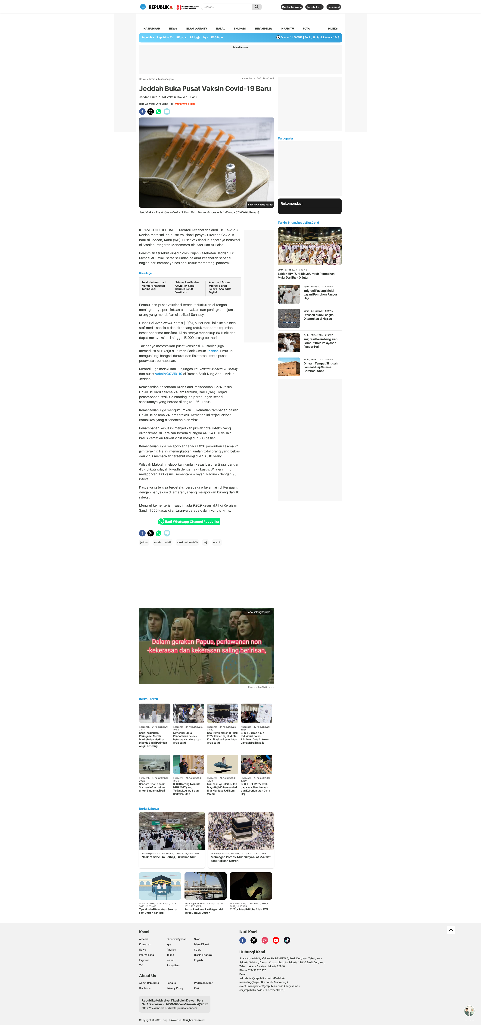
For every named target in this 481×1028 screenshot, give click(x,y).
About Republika (149, 982)
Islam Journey (196, 28)
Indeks (333, 28)
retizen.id (334, 7)
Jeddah (212, 351)
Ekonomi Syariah (176, 939)
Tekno (170, 954)
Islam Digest (201, 944)
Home (142, 78)
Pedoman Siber (203, 982)
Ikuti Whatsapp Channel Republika (192, 521)
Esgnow (144, 960)
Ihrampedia (263, 28)
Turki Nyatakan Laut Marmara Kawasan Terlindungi (154, 285)
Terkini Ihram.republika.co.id (298, 222)
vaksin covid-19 (162, 542)
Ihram (152, 78)
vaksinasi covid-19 (187, 542)
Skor (197, 939)
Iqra (169, 944)
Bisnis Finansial (203, 954)
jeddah (144, 542)
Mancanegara (166, 78)
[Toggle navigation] (143, 7)
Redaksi (171, 982)
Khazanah (145, 944)
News (173, 28)
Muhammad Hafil (185, 103)
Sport (197, 949)
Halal (220, 28)
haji (205, 542)
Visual (170, 960)
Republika (147, 37)
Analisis (171, 949)
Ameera (143, 939)
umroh (217, 542)
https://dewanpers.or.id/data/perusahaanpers (169, 1008)
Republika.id (314, 7)
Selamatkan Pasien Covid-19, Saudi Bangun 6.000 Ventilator (187, 287)
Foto (306, 28)
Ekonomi (240, 28)
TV (141, 965)
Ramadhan (173, 965)
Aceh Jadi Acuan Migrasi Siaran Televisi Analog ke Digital (220, 287)
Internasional (146, 954)
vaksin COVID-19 (168, 374)
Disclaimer (145, 988)
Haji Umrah (152, 28)
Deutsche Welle (292, 7)
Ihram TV (287, 28)
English (198, 960)
